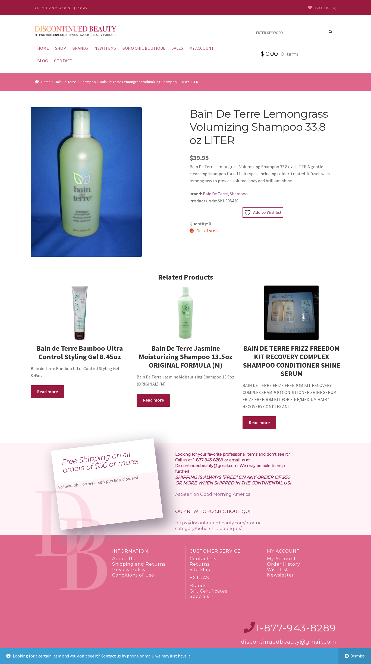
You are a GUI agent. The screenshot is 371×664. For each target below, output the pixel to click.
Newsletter (280, 575)
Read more (47, 391)
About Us (123, 558)
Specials (199, 596)
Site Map (200, 569)
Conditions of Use (133, 575)
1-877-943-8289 (296, 628)
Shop (60, 48)
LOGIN (81, 8)
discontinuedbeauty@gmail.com (288, 641)
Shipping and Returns (138, 564)
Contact (63, 60)
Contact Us (203, 558)
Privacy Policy (129, 569)
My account (201, 48)
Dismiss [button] (357, 656)
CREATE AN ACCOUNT (53, 8)
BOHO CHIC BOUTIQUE (143, 48)
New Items (105, 48)
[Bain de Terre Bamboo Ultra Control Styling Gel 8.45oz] (79, 313)
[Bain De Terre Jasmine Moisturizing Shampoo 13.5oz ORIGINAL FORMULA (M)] (185, 313)
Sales (177, 48)
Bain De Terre (65, 81)
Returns (199, 564)
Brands (80, 48)
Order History (283, 564)
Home (43, 48)
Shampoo (88, 81)
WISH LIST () (325, 8)
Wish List (277, 569)
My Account (281, 558)
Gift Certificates (208, 591)
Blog (42, 60)
